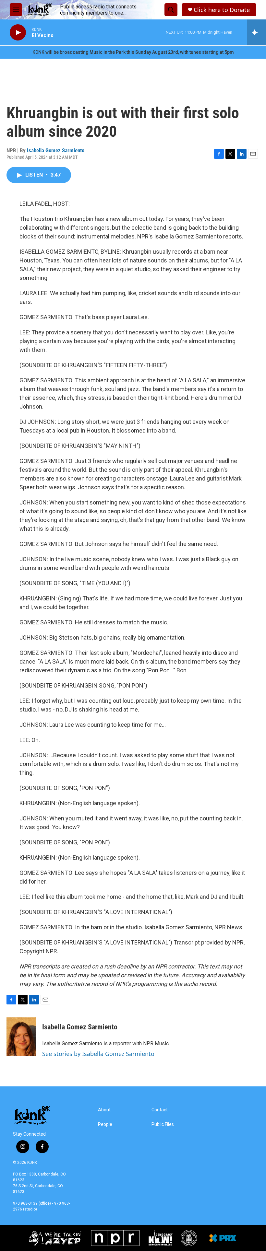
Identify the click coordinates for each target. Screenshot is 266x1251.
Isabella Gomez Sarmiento (55, 150)
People (105, 1124)
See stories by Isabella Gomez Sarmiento (98, 1054)
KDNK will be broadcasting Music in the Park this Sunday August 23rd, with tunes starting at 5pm (133, 52)
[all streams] (256, 32)
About (104, 1109)
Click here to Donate (222, 9)
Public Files (162, 1124)
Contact (159, 1109)
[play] (18, 32)
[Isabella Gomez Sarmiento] (21, 1036)
